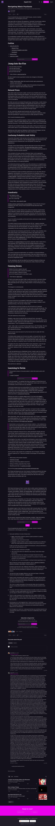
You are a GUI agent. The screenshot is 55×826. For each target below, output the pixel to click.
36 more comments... (11, 771)
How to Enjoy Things (13, 787)
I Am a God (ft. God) (21, 201)
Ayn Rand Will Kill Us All (14, 794)
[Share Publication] (42, 2)
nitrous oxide (29, 491)
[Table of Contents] (1, 413)
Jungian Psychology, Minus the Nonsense (19, 779)
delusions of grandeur (14, 564)
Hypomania (13, 539)
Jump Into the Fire (14, 46)
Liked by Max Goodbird (15, 654)
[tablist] (12, 643)
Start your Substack (24, 821)
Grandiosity (14, 52)
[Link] (6, 43)
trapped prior (22, 237)
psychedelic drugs (33, 389)
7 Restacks (20, 631)
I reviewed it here (28, 574)
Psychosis (13, 541)
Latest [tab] (12, 776)
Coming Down (13, 54)
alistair (11, 672)
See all (10, 801)
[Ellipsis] (46, 653)
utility (25, 85)
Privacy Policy (35, 627)
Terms (30, 818)
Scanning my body (14, 459)
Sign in (51, 1)
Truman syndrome (30, 564)
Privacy (26, 818)
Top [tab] (9, 776)
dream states (24, 390)
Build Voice (19, 276)
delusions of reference (39, 562)
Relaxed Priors (15, 48)
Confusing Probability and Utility (19, 50)
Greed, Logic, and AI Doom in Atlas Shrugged (16, 796)
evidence (35, 392)
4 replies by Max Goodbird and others (18, 766)
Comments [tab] (10, 642)
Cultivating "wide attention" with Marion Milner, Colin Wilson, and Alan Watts (22, 788)
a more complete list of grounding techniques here (26, 468)
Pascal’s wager (31, 139)
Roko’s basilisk (12, 176)
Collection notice (34, 818)
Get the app (33, 821)
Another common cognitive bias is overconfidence (20, 204)
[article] (27, 781)
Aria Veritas (12, 652)
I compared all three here (23, 393)
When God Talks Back (27, 421)
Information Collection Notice (27, 627)
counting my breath (26, 466)
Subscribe (46, 1)
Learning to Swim (14, 56)
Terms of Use (33, 626)
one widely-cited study (23, 165)
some (31, 392)
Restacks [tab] (15, 642)
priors (18, 81)
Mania (12, 536)
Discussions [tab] (16, 776)
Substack (22, 823)
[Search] (39, 2)
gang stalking (22, 564)
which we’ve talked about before (26, 413)
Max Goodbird (13, 10)
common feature (20, 241)
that (38, 392)
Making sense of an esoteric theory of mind (16, 781)
